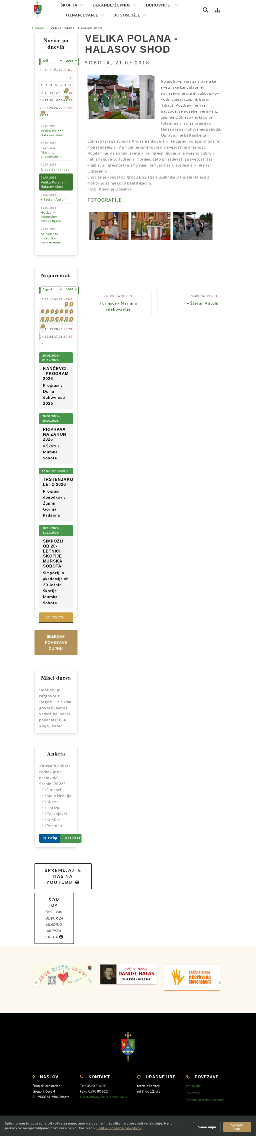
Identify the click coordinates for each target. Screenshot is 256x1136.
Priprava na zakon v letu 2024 (91, 89)
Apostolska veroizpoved (167, 35)
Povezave (193, 1093)
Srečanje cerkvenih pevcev (137, 78)
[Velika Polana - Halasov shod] (108, 226)
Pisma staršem (80, 55)
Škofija (69, 5)
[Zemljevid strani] (217, 9)
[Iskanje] (205, 9)
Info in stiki (194, 1086)
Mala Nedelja (59, 795)
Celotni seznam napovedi (56, 618)
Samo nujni (207, 1127)
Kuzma (52, 801)
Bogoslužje (127, 15)
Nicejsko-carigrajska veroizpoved (174, 44)
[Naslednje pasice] (220, 982)
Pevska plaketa (128, 69)
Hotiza (52, 807)
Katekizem (77, 37)
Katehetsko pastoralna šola (90, 64)
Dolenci (53, 789)
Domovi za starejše (83, 187)
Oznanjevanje (82, 15)
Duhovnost (159, 5)
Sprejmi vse (237, 1127)
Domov (38, 28)
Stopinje (75, 115)
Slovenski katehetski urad (88, 46)
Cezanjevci (56, 813)
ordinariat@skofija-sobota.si (103, 1097)
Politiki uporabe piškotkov (119, 1128)
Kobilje (53, 819)
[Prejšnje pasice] (36, 982)
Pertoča (54, 825)
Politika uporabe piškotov (205, 1100)
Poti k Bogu (77, 106)
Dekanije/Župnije (112, 5)
